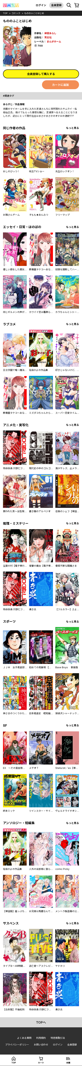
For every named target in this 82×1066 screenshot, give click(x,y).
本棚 (68, 1062)
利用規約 (41, 1037)
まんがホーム (54, 41)
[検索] (68, 5)
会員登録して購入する (41, 74)
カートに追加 (60, 84)
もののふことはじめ (34, 13)
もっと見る (72, 127)
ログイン (41, 5)
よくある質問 (24, 1037)
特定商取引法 (58, 1037)
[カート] (76, 5)
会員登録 (56, 5)
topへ (41, 1022)
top (5, 13)
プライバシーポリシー (17, 1044)
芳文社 (48, 37)
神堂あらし (50, 33)
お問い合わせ (41, 1044)
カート (41, 1062)
